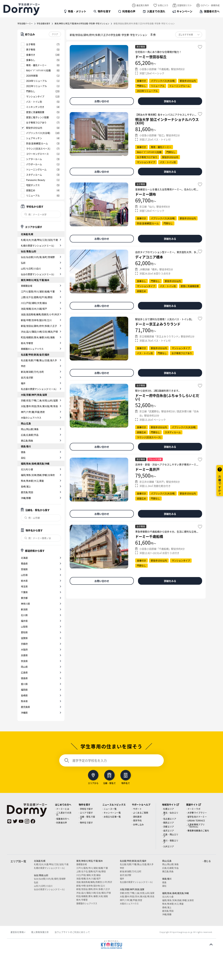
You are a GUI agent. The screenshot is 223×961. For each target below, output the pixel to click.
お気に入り (163, 5)
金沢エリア (168, 830)
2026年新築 (32, 75)
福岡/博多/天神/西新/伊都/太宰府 (38, 475)
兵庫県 (24, 655)
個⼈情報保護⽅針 (40, 932)
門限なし (30, 91)
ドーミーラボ (193, 809)
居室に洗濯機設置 (35, 112)
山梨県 (24, 626)
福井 (23, 383)
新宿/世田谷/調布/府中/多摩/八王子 (39, 325)
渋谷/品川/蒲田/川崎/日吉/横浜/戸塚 (39, 331)
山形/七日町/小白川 (31, 268)
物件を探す (104, 11)
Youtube (21, 821)
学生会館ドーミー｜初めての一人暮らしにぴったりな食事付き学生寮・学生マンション (21, 9)
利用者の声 (128, 11)
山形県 (24, 575)
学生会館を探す (43, 23)
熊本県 (24, 701)
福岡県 (24, 689)
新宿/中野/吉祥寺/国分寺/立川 (36, 320)
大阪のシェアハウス (31, 417)
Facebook (33, 821)
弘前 (23, 262)
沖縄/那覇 (26, 498)
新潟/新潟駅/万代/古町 (32, 371)
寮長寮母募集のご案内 (198, 830)
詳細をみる (170, 101)
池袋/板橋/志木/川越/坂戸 (34, 308)
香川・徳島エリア (170, 841)
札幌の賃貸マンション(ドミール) (37, 245)
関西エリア (168, 822)
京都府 (24, 643)
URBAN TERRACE (196, 820)
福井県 (24, 620)
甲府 (23, 366)
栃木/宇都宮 (27, 343)
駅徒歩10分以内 (34, 127)
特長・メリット (77, 11)
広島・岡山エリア (170, 835)
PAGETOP (211, 944)
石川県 (24, 615)
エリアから (93, 783)
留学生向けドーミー (197, 817)
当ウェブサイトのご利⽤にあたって (72, 932)
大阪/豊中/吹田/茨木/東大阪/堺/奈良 (39, 406)
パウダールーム (34, 164)
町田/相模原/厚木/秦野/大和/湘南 (38, 337)
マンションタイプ (35, 96)
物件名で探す (86, 822)
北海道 (24, 557)
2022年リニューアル (36, 86)
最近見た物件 (142, 5)
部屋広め (30, 190)
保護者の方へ (212, 11)
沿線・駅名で (109, 783)
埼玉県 (24, 586)
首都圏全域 (26, 285)
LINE (9, 821)
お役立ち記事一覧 (112, 817)
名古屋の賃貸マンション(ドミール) (38, 389)
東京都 (24, 597)
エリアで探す (86, 813)
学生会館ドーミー (25, 23)
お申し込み (138, 824)
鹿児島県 (25, 706)
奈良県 (24, 661)
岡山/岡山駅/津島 (30, 429)
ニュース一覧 (110, 809)
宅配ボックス (33, 185)
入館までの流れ (156, 11)
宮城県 (24, 569)
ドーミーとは (62, 809)
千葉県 (24, 592)
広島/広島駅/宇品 (30, 434)
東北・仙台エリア (170, 814)
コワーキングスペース (37, 153)
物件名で (125, 783)
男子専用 (30, 49)
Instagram (27, 821)
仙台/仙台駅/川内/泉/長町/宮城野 (38, 257)
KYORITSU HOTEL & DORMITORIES (111, 944)
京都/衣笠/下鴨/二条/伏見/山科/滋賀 (39, 400)
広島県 (24, 672)
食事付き (30, 54)
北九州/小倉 (27, 469)
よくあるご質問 (140, 813)
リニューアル (33, 195)
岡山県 (24, 666)
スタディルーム (34, 174)
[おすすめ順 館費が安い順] (188, 35)
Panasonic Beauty (35, 179)
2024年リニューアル (36, 80)
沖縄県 (24, 712)
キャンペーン (184, 11)
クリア (55, 34)
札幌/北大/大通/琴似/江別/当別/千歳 (39, 239)
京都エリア (168, 826)
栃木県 (24, 580)
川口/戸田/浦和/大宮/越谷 (34, 303)
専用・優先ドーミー (36, 65)
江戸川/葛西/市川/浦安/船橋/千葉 (38, 291)
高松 (23, 457)
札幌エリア (168, 809)
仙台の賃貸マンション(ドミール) (37, 274)
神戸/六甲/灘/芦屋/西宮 (33, 411)
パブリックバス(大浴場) (38, 133)
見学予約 (137, 820)
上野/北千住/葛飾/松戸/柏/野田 (36, 297)
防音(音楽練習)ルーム (37, 143)
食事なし (30, 60)
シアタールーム (34, 159)
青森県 (24, 563)
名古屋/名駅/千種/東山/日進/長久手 (39, 360)
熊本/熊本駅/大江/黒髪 (32, 480)
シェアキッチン (34, 138)
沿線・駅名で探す (87, 818)
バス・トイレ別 (34, 101)
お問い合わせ (101, 101)
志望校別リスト (184, 5)
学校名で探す (86, 809)
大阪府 (24, 649)
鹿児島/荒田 (27, 492)
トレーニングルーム (36, 169)
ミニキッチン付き (35, 106)
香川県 (24, 684)
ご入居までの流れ (63, 814)
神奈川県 (25, 603)
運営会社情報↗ (18, 932)
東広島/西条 (27, 440)
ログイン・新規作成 (210, 5)
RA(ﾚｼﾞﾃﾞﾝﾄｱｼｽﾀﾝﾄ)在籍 (38, 70)
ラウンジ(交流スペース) (38, 148)
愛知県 (24, 632)
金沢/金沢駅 (27, 377)
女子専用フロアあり (36, 122)
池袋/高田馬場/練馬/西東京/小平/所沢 (40, 314)
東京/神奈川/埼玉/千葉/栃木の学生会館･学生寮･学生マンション (82, 23)
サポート (137, 809)
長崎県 (24, 695)
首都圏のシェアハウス (32, 348)
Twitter (15, 821)
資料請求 (137, 817)
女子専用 (30, 44)
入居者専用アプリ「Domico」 (196, 825)
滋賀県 (24, 638)
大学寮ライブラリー (197, 813)
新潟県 (24, 609)
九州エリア (168, 846)
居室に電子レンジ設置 (37, 117)
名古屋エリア (169, 819)
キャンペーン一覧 (112, 813)
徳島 (23, 452)
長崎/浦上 (26, 486)
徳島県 (24, 678)
